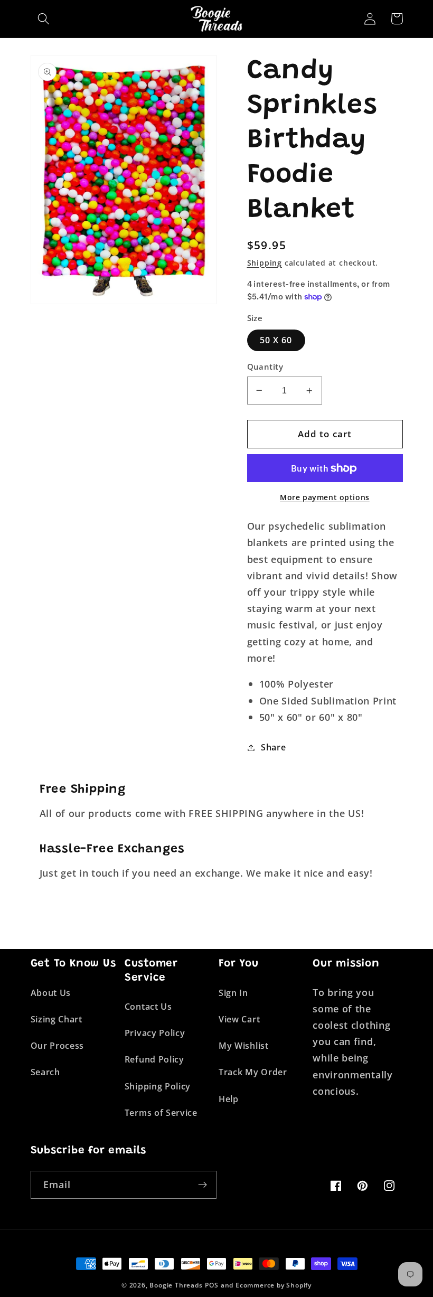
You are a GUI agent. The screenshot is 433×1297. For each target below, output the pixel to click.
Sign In (233, 993)
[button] (44, 18)
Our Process (57, 1045)
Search (45, 1072)
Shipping (264, 263)
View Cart (239, 1019)
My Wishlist (244, 1045)
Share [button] (273, 747)
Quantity (265, 366)
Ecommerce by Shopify (274, 1285)
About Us (51, 993)
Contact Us (148, 1006)
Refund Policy (154, 1059)
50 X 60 (276, 340)
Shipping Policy (158, 1086)
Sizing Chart (56, 1019)
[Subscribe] (202, 1185)
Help (229, 1099)
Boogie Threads (175, 1285)
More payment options (325, 497)
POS (211, 1285)
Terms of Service (161, 1113)
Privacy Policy (155, 1033)
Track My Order (253, 1072)
